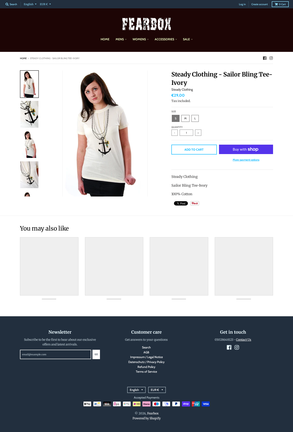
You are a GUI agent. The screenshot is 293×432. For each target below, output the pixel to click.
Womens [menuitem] (139, 39)
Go (96, 354)
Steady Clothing (182, 90)
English (28, 4)
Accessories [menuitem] (164, 39)
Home (23, 58)
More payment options (246, 159)
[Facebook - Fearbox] (265, 58)
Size (173, 111)
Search (146, 347)
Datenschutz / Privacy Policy (146, 362)
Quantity (177, 127)
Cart (282, 4)
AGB (146, 352)
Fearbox (153, 413)
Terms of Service (146, 372)
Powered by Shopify (147, 418)
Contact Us (243, 340)
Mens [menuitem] (120, 39)
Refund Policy (146, 367)
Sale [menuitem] (186, 39)
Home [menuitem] (105, 39)
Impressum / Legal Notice (146, 357)
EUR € (44, 4)
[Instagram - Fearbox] (271, 58)
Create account (259, 4)
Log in (242, 4)
